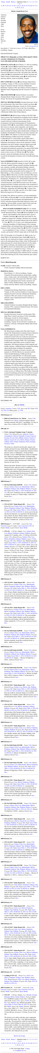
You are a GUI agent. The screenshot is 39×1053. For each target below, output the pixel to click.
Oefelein (6, 442)
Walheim (22, 489)
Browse (13, 2)
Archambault (8, 436)
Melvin (22, 405)
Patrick (16, 442)
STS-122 (9, 512)
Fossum (12, 438)
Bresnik (29, 995)
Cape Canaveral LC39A (25, 526)
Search (8, 2)
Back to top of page (19, 1036)
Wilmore (22, 997)
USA (18, 408)
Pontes (28, 442)
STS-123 (29, 809)
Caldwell (15, 436)
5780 (21, 410)
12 (18, 410)
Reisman (32, 442)
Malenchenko (26, 487)
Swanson (7, 443)
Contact (27, 1048)
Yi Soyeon (34, 869)
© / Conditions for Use (19, 1050)
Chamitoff (21, 436)
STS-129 (6, 410)
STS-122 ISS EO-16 (18, 512)
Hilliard (21, 438)
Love (18, 440)
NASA (34, 539)
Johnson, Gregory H (10, 440)
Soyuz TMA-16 (18, 1004)
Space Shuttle (24, 528)
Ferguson (33, 436)
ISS (29, 408)
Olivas (12, 442)
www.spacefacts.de (33, 46)
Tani (18, 489)
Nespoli (32, 440)
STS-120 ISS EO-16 (27, 490)
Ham (16, 438)
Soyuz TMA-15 (8, 1004)
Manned (19, 541)
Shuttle (7, 528)
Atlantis (6, 546)
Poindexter (22, 442)
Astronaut (8, 408)
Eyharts (12, 487)
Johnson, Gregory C (30, 438)
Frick (16, 487)
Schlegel (13, 489)
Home (3, 2)
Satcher (17, 997)
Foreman (6, 438)
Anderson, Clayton (28, 434)
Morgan (27, 440)
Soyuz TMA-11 (15, 490)
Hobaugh (7, 997)
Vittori (12, 443)
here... (11, 496)
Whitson (28, 489)
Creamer (27, 436)
